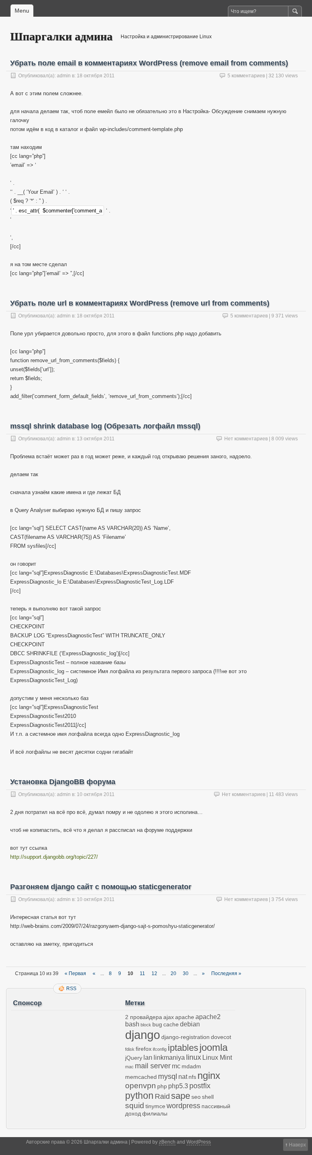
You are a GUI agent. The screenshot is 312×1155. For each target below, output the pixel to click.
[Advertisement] (67, 1064)
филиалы (154, 1113)
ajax (168, 1017)
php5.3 (178, 1086)
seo (196, 1097)
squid (134, 1105)
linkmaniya (169, 1057)
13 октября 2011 (96, 439)
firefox (144, 1049)
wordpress (183, 1106)
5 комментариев (246, 76)
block (146, 1024)
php (162, 1086)
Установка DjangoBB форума (62, 782)
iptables (183, 1048)
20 (173, 973)
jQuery (133, 1057)
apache (184, 1017)
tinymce (155, 1106)
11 (142, 973)
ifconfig (160, 1049)
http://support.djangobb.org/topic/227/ (54, 857)
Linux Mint (217, 1057)
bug (157, 1024)
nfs (192, 1077)
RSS (71, 988)
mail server (153, 1066)
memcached (141, 1077)
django (142, 1034)
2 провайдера (143, 1017)
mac (129, 1066)
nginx (208, 1075)
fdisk (129, 1049)
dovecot (221, 1037)
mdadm (191, 1066)
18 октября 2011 (96, 76)
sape (180, 1096)
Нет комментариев (246, 439)
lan (147, 1057)
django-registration (185, 1037)
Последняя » (226, 973)
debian (190, 1024)
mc (176, 1066)
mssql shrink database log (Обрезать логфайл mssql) (105, 426)
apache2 (208, 1016)
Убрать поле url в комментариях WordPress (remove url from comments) (139, 303)
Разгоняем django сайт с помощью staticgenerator (100, 887)
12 (154, 973)
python (139, 1095)
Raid (162, 1096)
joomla (213, 1047)
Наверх (297, 1145)
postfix (199, 1086)
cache (171, 1024)
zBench (167, 1142)
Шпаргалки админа (61, 36)
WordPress (198, 1142)
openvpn (140, 1085)
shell (208, 1097)
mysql (167, 1076)
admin (64, 76)
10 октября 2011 (96, 794)
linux (193, 1057)
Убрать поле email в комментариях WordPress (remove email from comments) (149, 63)
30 (185, 973)
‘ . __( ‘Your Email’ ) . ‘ (37, 192)
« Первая (75, 973)
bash (132, 1024)
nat (182, 1076)
